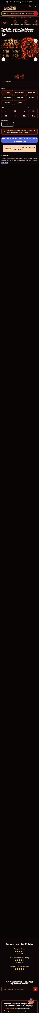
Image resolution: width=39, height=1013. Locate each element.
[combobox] (18, 13)
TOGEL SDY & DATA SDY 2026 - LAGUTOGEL (19, 140)
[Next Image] (35, 59)
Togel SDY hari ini (10, 1008)
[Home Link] (10, 7)
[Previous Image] (3, 59)
